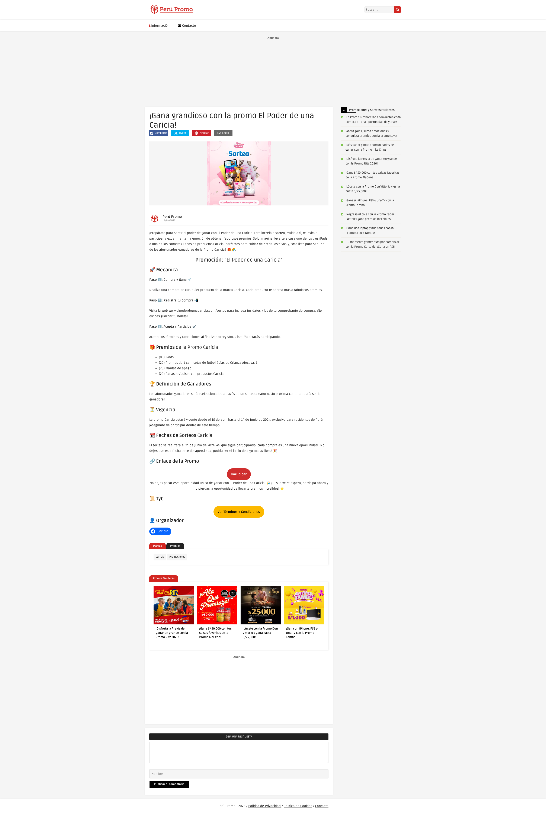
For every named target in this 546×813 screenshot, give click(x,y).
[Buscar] (397, 9)
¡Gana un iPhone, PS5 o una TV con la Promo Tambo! (302, 633)
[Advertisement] (273, 70)
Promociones (177, 556)
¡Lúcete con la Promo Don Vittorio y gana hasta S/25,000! (260, 633)
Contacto (188, 26)
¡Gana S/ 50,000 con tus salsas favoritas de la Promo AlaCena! (215, 633)
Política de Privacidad (264, 806)
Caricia (160, 556)
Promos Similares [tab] (163, 578)
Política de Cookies (298, 806)
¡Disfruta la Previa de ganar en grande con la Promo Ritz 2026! (172, 633)
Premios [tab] (175, 546)
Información (160, 26)
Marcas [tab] (157, 546)
